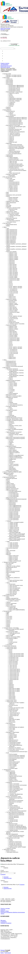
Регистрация (7, 28)
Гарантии (5, 58)
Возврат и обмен (5, 911)
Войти (2, 28)
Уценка (14, 69)
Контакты (5, 60)
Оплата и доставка (5, 908)
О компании (4, 921)
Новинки (3, 69)
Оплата (5, 53)
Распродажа (9, 69)
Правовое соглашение (6, 923)
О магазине (6, 51)
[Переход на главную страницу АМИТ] (6, 5)
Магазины (3, 920)
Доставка (5, 55)
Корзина (3, 29)
